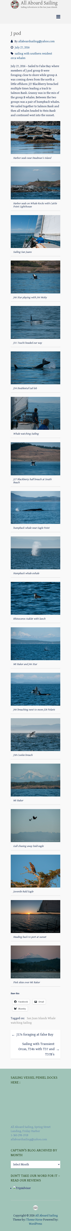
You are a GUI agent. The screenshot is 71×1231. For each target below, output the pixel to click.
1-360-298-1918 (19, 1135)
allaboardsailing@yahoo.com (36, 41)
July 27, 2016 (22, 47)
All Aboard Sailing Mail (41, 1207)
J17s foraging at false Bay (32, 1035)
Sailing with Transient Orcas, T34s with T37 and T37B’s (38, 1049)
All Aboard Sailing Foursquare (35, 1207)
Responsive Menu (58, 17)
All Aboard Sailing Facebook (29, 1207)
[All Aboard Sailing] (35, 5)
